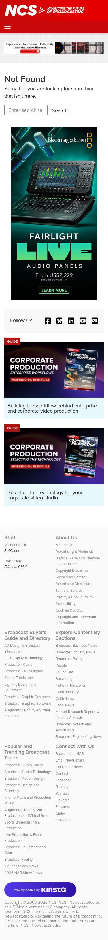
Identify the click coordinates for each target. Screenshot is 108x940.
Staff (10, 537)
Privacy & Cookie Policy (74, 597)
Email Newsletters (70, 760)
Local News (65, 705)
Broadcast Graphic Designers (27, 697)
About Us (66, 537)
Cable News (65, 698)
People (61, 665)
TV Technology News (21, 866)
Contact (62, 773)
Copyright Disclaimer (72, 570)
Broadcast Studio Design (24, 765)
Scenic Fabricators (19, 677)
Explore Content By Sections (78, 635)
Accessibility (65, 603)
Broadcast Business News (76, 645)
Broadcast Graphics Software (27, 703)
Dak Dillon (12, 561)
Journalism (64, 672)
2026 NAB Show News (23, 872)
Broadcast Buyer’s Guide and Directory (27, 635)
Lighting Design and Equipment (20, 687)
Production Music (18, 664)
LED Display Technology (23, 658)
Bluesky (62, 786)
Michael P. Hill (15, 545)
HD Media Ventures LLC (31, 907)
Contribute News (69, 767)
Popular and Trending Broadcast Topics (26, 752)
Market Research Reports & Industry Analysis (77, 714)
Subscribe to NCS (70, 753)
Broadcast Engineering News (79, 736)
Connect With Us (75, 746)
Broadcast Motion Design (24, 778)
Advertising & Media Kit (74, 551)
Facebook (63, 780)
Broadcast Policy (69, 658)
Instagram (64, 820)
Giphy (60, 813)
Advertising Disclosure (73, 583)
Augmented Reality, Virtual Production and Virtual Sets (26, 812)
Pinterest (63, 806)
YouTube (62, 793)
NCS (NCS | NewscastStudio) (74, 902)
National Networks (71, 685)
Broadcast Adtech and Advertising (73, 727)
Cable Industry (67, 692)
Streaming (64, 678)
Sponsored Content (71, 577)
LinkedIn (62, 800)
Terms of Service (69, 590)
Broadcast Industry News (75, 652)
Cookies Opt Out (69, 610)
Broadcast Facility (18, 859)
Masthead (64, 545)
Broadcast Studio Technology (27, 771)
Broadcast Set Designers (24, 671)
